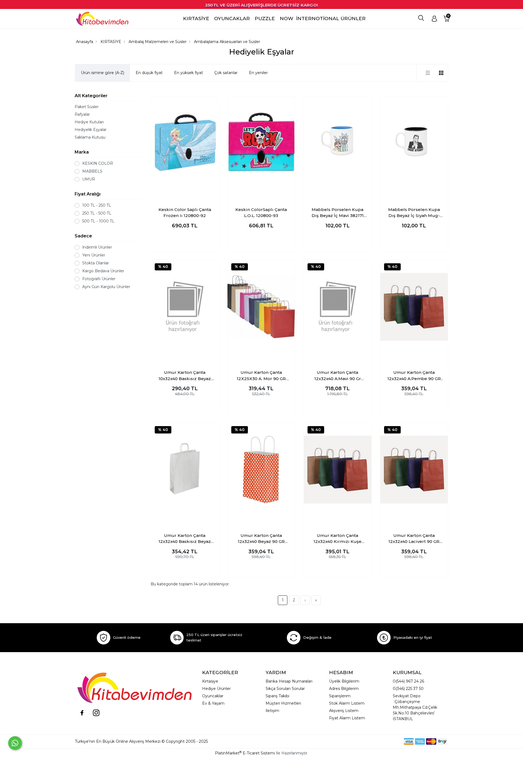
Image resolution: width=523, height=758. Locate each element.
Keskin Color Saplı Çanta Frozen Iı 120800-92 (185, 212)
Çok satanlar (226, 72)
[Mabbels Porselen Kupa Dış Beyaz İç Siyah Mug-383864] (414, 144)
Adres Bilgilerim (344, 688)
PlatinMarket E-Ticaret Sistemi (245, 753)
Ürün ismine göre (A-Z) (102, 72)
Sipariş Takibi (277, 695)
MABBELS (92, 171)
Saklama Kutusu (90, 137)
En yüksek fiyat (188, 72)
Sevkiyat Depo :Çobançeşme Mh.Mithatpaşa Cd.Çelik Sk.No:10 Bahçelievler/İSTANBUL (415, 707)
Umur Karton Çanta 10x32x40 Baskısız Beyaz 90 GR (185, 376)
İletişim (272, 710)
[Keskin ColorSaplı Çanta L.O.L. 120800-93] (261, 144)
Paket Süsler (87, 106)
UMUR (88, 179)
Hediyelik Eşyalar (91, 129)
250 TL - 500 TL (96, 213)
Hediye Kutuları (89, 122)
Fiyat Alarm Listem (347, 718)
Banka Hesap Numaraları (289, 681)
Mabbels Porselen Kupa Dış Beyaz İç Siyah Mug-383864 (414, 213)
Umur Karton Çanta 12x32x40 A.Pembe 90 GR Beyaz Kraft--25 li (414, 376)
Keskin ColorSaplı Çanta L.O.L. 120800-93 (261, 212)
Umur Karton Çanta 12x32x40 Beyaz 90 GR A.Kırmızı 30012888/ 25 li (261, 539)
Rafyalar (82, 114)
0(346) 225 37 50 (408, 688)
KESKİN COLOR (97, 163)
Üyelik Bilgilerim (344, 681)
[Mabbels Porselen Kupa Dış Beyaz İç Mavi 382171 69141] (338, 144)
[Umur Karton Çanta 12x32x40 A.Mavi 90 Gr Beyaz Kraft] (338, 306)
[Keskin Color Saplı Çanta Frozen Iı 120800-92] (185, 144)
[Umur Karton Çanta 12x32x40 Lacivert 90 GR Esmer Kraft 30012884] (414, 469)
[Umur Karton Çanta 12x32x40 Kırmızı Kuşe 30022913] (338, 469)
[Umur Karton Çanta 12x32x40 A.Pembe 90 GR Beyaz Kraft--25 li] (414, 306)
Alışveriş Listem (343, 710)
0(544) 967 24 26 (408, 681)
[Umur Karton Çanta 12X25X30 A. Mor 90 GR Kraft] (261, 306)
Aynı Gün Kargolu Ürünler (106, 286)
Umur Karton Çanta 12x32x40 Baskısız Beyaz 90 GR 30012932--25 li (185, 539)
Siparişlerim (340, 695)
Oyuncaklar (212, 695)
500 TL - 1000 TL (98, 221)
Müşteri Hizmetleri (283, 703)
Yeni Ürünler (93, 255)
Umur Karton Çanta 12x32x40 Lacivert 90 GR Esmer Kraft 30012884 (413, 539)
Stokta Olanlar (95, 263)
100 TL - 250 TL (96, 205)
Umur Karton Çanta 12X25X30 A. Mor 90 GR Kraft (261, 376)
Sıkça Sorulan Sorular (285, 688)
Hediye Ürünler (216, 688)
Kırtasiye (210, 681)
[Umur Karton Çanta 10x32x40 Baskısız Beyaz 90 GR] (185, 306)
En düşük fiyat (149, 72)
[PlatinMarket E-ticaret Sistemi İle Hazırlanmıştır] (384, 741)
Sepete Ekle (184, 241)
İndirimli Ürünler (97, 247)
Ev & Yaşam (213, 703)
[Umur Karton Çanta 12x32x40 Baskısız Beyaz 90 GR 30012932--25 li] (185, 469)
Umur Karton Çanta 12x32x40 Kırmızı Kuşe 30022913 (337, 539)
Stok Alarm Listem (346, 703)
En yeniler (258, 72)
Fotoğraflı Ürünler (98, 278)
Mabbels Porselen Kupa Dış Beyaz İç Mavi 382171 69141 (338, 213)
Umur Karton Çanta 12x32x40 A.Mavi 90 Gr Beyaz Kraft (337, 376)
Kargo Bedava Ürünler (103, 270)
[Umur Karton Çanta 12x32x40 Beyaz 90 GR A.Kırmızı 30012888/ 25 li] (261, 469)
